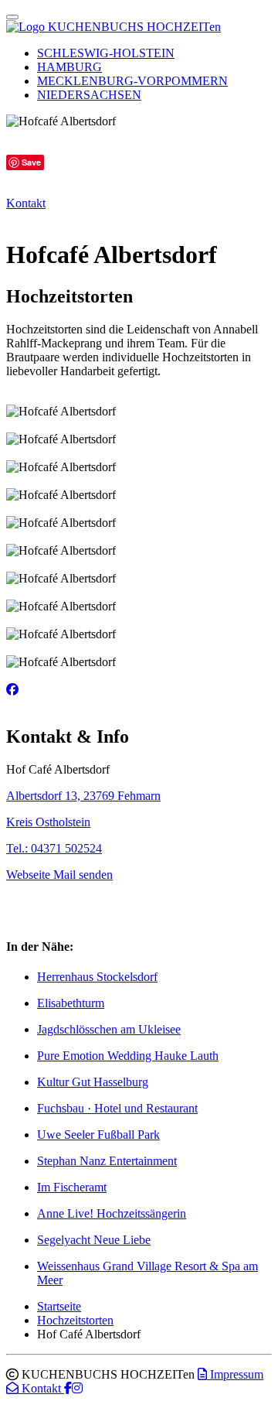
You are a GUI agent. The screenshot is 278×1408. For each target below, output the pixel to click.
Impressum (235, 1374)
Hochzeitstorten (75, 1320)
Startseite (59, 1306)
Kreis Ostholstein (48, 822)
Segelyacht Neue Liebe (94, 1239)
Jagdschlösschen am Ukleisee (109, 1029)
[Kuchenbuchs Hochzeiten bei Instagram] (77, 1388)
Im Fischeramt (72, 1187)
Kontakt (26, 203)
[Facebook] (12, 689)
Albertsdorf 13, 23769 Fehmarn (83, 795)
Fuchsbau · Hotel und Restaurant (117, 1108)
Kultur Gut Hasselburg (92, 1081)
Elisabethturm (70, 1003)
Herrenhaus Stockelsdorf (97, 976)
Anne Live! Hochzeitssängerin (111, 1213)
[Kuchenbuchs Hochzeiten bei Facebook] (68, 1388)
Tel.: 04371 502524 (54, 848)
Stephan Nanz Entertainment (107, 1160)
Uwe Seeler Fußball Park (98, 1134)
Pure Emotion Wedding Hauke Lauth (128, 1055)
